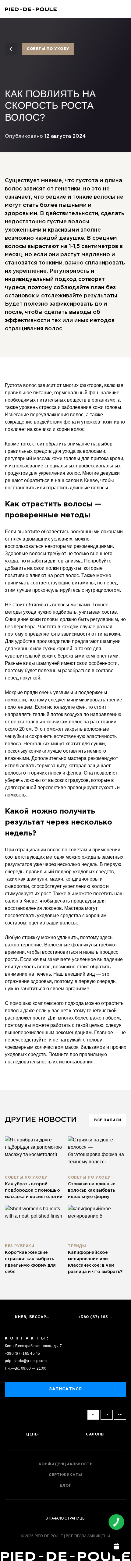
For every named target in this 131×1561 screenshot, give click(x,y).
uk (106, 1415)
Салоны (95, 1434)
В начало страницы (65, 1518)
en (120, 1415)
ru (93, 1415)
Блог (65, 1485)
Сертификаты (65, 1475)
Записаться (65, 1389)
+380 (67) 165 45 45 (22, 1353)
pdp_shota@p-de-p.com (26, 1361)
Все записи (107, 1120)
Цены (32, 1434)
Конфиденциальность (66, 1464)
